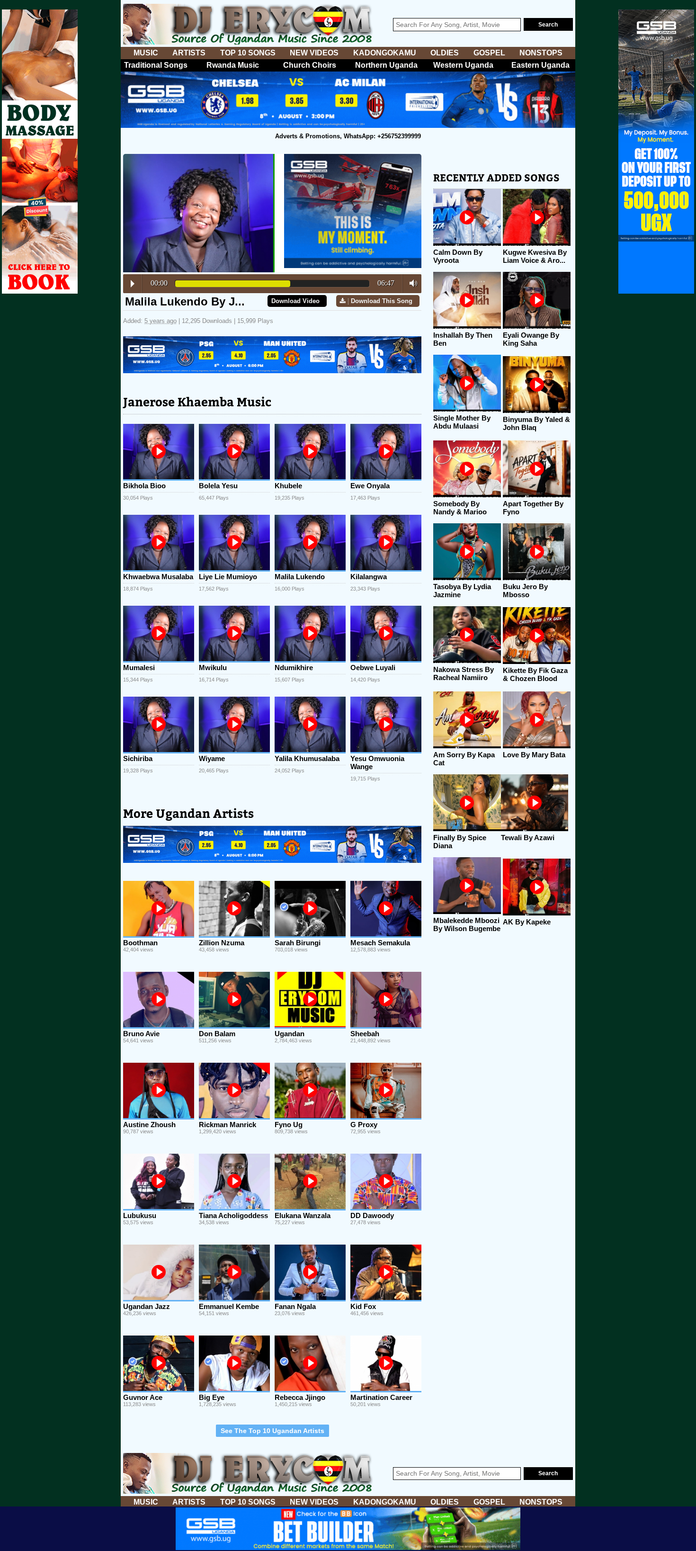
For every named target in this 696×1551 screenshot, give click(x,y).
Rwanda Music (232, 65)
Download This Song (381, 301)
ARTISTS (188, 53)
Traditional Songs (155, 65)
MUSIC (146, 53)
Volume (411, 283)
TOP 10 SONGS (248, 53)
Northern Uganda (386, 65)
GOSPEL (489, 53)
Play (132, 283)
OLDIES (444, 53)
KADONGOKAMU (384, 53)
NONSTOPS (540, 53)
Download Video (295, 301)
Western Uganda (463, 65)
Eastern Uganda (540, 65)
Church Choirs (309, 65)
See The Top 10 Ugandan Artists (272, 1430)
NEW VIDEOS (314, 53)
